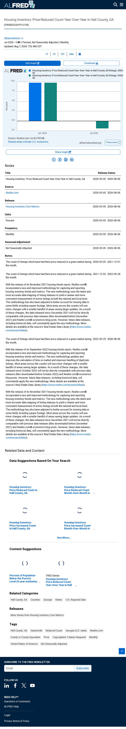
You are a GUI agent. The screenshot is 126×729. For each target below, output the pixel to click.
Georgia (47, 599)
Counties (35, 599)
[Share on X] (54, 159)
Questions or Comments (17, 701)
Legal (7, 715)
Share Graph (62, 152)
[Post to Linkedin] (72, 159)
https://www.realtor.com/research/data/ (63, 384)
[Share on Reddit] (66, 159)
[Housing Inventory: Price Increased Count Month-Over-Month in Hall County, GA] (79, 510)
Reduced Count (54, 630)
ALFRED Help (11, 706)
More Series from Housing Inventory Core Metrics (37, 615)
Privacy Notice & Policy (16, 721)
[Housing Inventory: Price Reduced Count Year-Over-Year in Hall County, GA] (61, 563)
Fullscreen (112, 142)
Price (46, 637)
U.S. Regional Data (76, 599)
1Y (46, 54)
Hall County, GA (19, 599)
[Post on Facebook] (60, 159)
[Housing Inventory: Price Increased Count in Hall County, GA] (25, 510)
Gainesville (36, 630)
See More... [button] (64, 537)
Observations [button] (12, 38)
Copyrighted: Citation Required (69, 637)
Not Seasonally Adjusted (54, 643)
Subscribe (82, 668)
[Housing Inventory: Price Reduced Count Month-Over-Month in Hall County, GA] (79, 475)
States (58, 599)
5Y (54, 54)
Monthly (93, 637)
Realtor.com (12, 192)
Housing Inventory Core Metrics (22, 206)
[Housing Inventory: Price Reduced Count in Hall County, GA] (25, 475)
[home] (20, 4)
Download (90, 63)
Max (71, 54)
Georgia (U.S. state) (76, 630)
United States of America (24, 643)
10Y (62, 54)
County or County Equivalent (25, 637)
